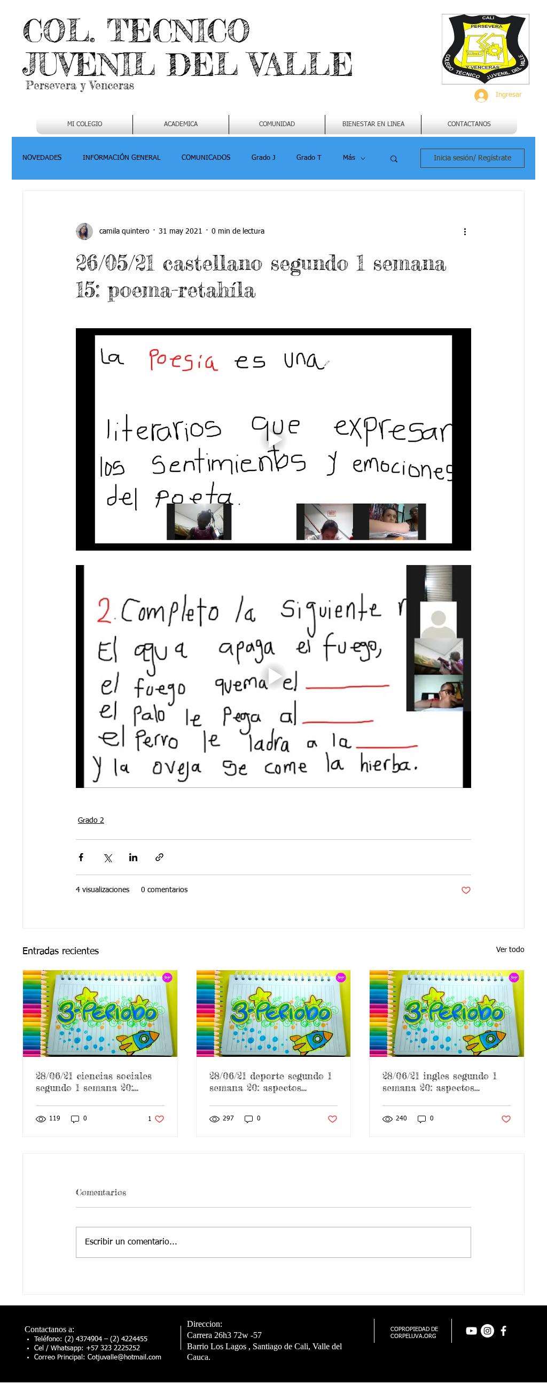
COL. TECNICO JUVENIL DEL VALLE (188, 47)
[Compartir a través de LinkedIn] (133, 857)
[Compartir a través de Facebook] (81, 857)
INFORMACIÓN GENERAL (121, 157)
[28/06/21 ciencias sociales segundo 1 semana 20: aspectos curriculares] (100, 1013)
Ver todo (510, 950)
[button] (181, 124)
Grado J (263, 157)
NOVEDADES (41, 157)
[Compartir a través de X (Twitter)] (107, 857)
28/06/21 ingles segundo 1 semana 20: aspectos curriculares (439, 1081)
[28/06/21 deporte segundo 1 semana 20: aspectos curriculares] (274, 1013)
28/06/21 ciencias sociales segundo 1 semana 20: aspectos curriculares (94, 1081)
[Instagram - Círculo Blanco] (487, 1330)
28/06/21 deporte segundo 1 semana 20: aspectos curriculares (270, 1081)
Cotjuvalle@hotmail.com (124, 1357)
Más (349, 157)
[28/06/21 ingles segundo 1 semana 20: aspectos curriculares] (447, 1013)
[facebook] (503, 1330)
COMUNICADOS (206, 157)
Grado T (309, 157)
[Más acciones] (464, 231)
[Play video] (273, 439)
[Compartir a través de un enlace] (159, 857)
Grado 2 (91, 820)
